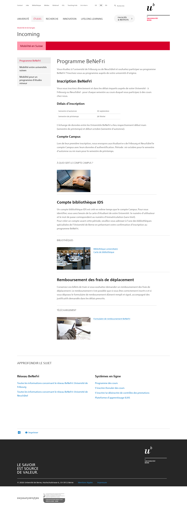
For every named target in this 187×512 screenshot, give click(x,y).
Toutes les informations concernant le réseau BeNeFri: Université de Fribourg (52, 384)
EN (106, 5)
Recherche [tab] (52, 18)
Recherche (120, 6)
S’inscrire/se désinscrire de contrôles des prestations (122, 392)
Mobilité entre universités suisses (33, 68)
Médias (46, 5)
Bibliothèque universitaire (106, 248)
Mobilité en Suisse (31, 46)
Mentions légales (85, 482)
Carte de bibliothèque (104, 252)
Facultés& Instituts (123, 18)
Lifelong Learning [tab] (92, 18)
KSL (63, 5)
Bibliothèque (36, 5)
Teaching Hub (72, 5)
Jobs (27, 5)
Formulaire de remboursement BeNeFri (112, 318)
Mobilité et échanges (26, 27)
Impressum (102, 482)
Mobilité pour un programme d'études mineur (30, 80)
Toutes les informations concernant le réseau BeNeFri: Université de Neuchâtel (52, 393)
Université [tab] (23, 18)
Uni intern (84, 5)
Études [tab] (37, 18)
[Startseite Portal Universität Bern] (158, 12)
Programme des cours (106, 383)
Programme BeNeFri (30, 60)
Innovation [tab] (69, 18)
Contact (20, 5)
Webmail (55, 5)
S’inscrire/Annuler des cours (109, 387)
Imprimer (33, 432)
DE (96, 5)
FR (101, 5)
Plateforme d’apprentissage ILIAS (112, 397)
